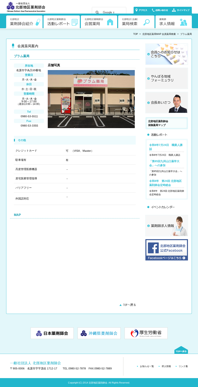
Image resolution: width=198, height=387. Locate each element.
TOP (135, 34)
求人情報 (166, 366)
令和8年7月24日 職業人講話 (164, 155)
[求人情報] (166, 235)
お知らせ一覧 (147, 366)
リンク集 (183, 366)
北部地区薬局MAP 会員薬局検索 (159, 34)
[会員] (166, 63)
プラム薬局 (186, 34)
